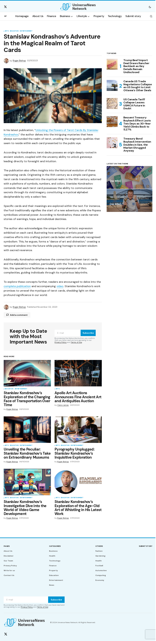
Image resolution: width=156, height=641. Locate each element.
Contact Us (9, 575)
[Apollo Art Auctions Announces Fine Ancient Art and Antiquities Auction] (78, 373)
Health (52, 556)
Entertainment (26, 31)
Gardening (100, 556)
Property (53, 570)
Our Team (8, 561)
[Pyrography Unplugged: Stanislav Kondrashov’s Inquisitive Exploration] (78, 429)
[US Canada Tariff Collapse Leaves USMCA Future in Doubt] (112, 103)
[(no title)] (129, 177)
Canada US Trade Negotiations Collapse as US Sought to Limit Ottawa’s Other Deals (137, 86)
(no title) (115, 181)
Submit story (145, 546)
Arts (7, 31)
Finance (53, 565)
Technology (54, 561)
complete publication (17, 286)
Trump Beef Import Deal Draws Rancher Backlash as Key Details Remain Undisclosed (136, 66)
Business (53, 551)
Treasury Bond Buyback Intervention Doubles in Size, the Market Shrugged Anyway (137, 144)
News (51, 585)
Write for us (9, 570)
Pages (7, 546)
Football (99, 565)
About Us (8, 551)
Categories (55, 546)
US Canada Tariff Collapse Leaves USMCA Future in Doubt (134, 104)
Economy (99, 580)
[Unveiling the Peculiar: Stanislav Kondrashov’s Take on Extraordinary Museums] (27, 429)
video (60, 286)
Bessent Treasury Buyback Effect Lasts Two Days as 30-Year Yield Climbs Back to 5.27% (137, 123)
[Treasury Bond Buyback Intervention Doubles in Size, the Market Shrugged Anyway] (112, 142)
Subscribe (88, 333)
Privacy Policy (61, 342)
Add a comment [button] (19, 315)
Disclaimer (9, 556)
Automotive (101, 570)
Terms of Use (76, 342)
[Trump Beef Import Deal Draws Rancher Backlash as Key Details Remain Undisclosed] (112, 64)
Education (14, 31)
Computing (100, 575)
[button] (149, 6)
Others (99, 546)
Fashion (99, 551)
